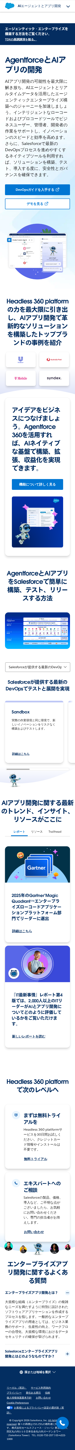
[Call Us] (62, 1423)
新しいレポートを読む (28, 1036)
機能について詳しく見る (37, 484)
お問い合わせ (34, 1232)
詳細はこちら (21, 754)
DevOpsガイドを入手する (35, 189)
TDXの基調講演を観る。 (21, 39)
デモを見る (35, 204)
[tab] (19, 831)
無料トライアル (35, 1159)
